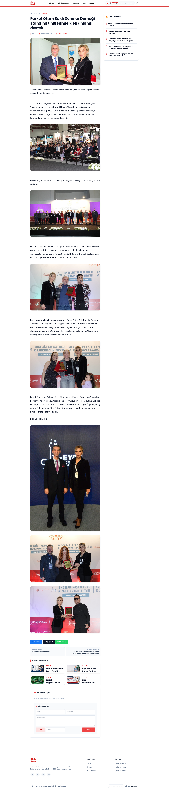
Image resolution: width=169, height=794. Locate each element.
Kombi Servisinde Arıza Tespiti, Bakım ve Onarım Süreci (121, 47)
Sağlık (84, 3)
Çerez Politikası (120, 771)
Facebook (37, 642)
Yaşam (91, 3)
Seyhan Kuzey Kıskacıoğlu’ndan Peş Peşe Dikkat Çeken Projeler (121, 40)
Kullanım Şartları (121, 767)
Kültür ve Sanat (64, 3)
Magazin (75, 3)
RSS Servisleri (91, 771)
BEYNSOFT (135, 786)
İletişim (89, 767)
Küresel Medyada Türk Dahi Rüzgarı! (119, 32)
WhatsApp (62, 642)
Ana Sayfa (34, 14)
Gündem (52, 3)
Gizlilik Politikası (120, 764)
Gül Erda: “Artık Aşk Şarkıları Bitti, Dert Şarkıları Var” (121, 55)
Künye (89, 764)
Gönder (88, 729)
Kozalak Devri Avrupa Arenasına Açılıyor (120, 25)
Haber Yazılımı (116, 786)
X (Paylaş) (49, 642)
